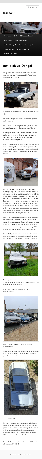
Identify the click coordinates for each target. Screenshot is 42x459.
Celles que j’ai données (11, 54)
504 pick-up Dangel (26, 36)
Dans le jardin (29, 45)
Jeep (20, 45)
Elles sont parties (9, 49)
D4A (15, 36)
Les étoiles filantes (23, 49)
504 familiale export (10, 45)
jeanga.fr (8, 13)
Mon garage (7, 36)
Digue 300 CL (8, 40)
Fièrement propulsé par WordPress (21, 455)
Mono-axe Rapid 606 (21, 40)
